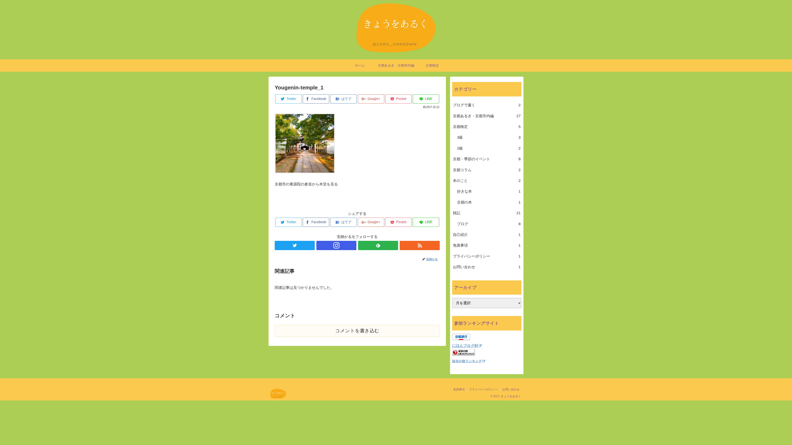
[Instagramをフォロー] (336, 243)
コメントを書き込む (357, 329)
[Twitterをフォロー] (295, 243)
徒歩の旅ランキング (467, 361)
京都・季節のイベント (487, 159)
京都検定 (487, 127)
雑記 (487, 213)
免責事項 (487, 245)
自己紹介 (487, 235)
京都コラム (487, 170)
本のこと (487, 181)
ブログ (489, 224)
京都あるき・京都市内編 (487, 116)
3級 (489, 137)
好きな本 (489, 191)
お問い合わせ (487, 267)
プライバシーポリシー (487, 256)
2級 (489, 148)
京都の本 (489, 202)
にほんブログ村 (465, 346)
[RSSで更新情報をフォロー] (420, 243)
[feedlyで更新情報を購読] (378, 243)
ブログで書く (487, 105)
